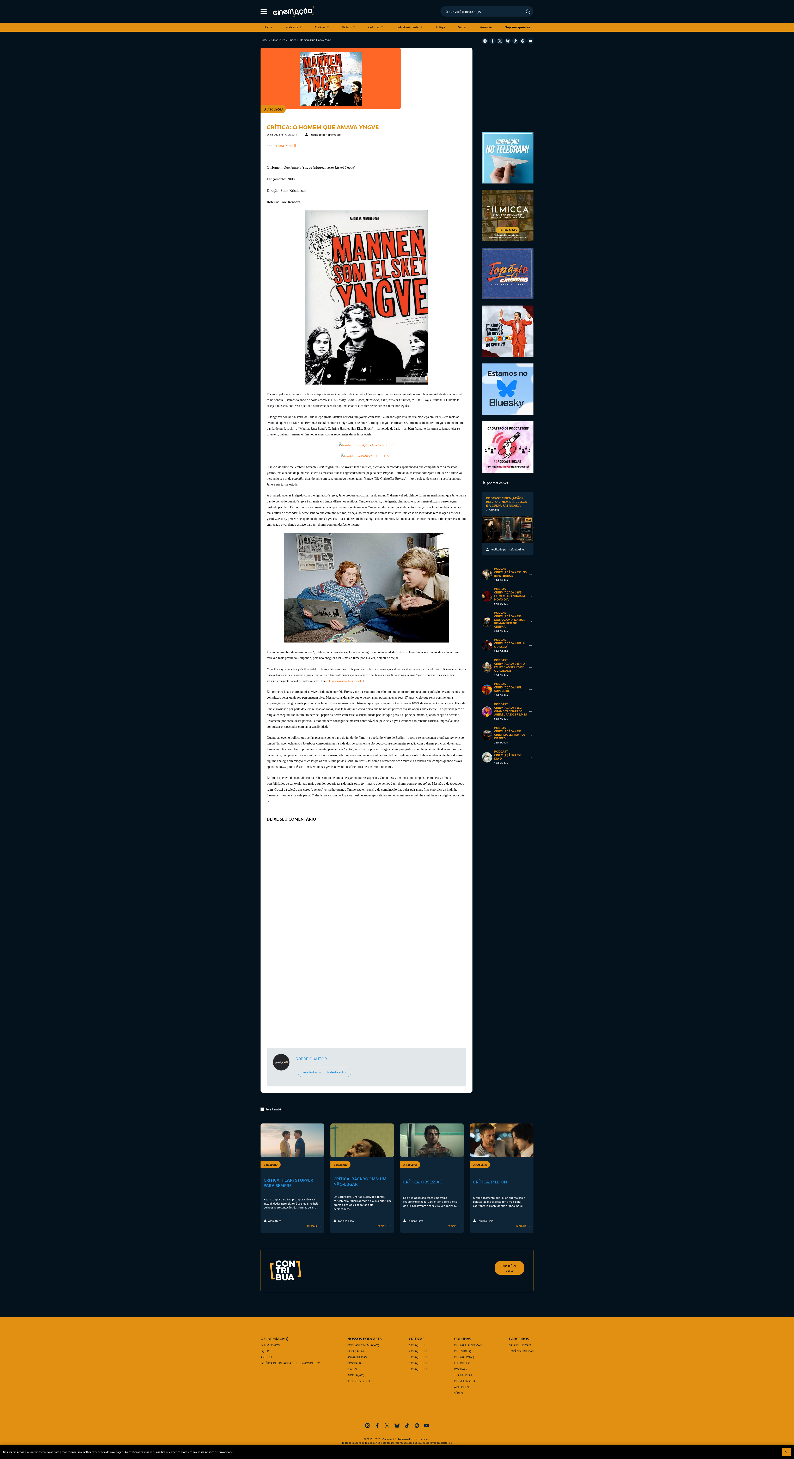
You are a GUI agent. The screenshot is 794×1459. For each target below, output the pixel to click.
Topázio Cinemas (521, 1351)
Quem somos (270, 1345)
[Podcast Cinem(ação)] (507, 331)
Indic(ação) (355, 1375)
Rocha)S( (460, 1369)
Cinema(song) (464, 1357)
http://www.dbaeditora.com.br (345, 680)
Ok (786, 1452)
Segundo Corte (359, 1381)
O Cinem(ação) (274, 1338)
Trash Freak (463, 1375)
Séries (462, 27)
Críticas (320, 27)
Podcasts (292, 27)
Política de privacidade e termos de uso (290, 1363)
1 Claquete (417, 1345)
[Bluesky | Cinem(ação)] (507, 389)
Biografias (355, 1363)
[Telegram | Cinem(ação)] (507, 157)
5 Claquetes (418, 1369)
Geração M (355, 1351)
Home (268, 27)
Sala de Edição (520, 1345)
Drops (352, 1369)
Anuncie (486, 27)
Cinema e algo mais (468, 1345)
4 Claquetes (418, 1363)
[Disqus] (366, 875)
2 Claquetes (418, 1351)
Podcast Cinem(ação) (363, 1345)
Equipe (265, 1351)
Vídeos (347, 27)
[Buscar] (528, 12)
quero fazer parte (509, 1268)
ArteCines (461, 1387)
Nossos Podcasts (364, 1338)
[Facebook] (492, 41)
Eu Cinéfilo (462, 1363)
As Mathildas (357, 1357)
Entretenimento (407, 27)
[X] (500, 41)
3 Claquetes (278, 40)
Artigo (440, 27)
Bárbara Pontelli (284, 145)
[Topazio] (507, 273)
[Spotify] (523, 41)
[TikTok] (515, 41)
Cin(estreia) (462, 1351)
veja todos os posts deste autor (325, 1072)
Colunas (374, 27)
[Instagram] (485, 41)
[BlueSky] (508, 41)
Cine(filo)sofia (464, 1381)
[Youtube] (530, 41)
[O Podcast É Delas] (507, 447)
